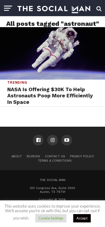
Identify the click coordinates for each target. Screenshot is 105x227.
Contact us (55, 156)
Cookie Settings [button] (50, 218)
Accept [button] (82, 218)
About (16, 156)
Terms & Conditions (55, 160)
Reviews (33, 156)
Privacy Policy (82, 156)
